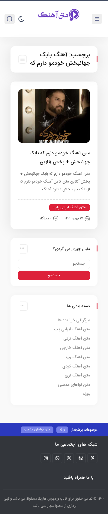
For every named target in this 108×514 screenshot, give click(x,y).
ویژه (86, 394)
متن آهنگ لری (77, 375)
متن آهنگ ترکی (76, 338)
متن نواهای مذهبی (74, 384)
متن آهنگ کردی (76, 366)
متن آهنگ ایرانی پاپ (70, 207)
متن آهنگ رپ (78, 357)
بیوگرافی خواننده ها (74, 320)
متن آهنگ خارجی (75, 348)
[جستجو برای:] (54, 264)
